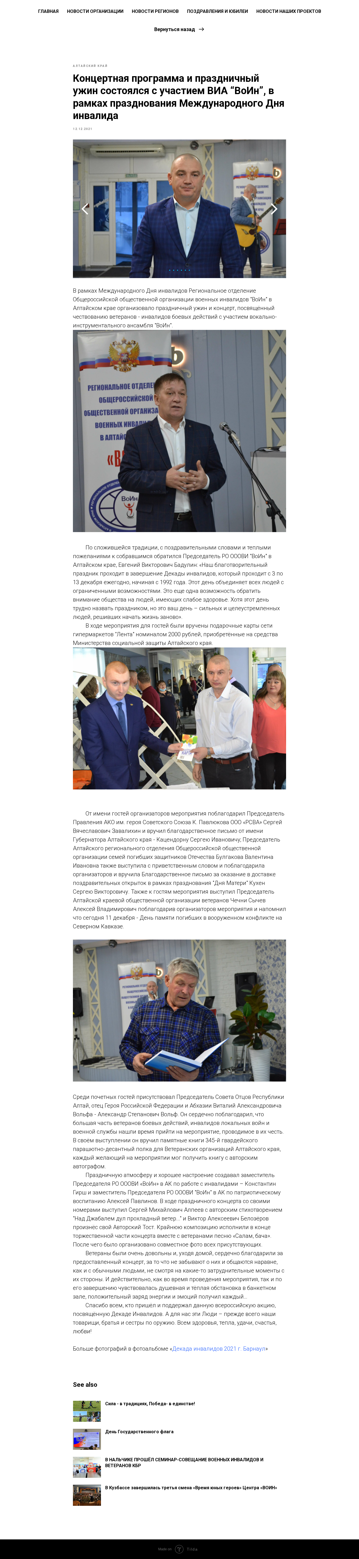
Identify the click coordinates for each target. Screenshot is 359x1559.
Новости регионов (155, 11)
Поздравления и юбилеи (217, 11)
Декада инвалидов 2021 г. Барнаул (218, 1348)
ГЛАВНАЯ (48, 11)
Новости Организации (95, 11)
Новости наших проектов (288, 11)
